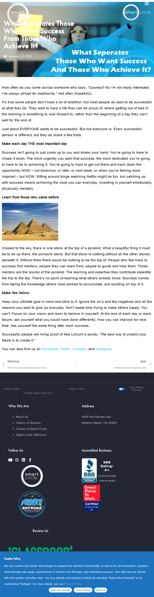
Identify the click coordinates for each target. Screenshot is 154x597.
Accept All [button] (101, 590)
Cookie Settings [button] (83, 590)
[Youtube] (10, 460)
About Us (22, 417)
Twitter (65, 349)
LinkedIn (79, 349)
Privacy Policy (11, 388)
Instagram (103, 349)
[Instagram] (17, 460)
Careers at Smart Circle (31, 429)
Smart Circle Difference (31, 435)
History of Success (28, 423)
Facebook (50, 349)
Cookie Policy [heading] (12, 559)
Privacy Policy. (73, 584)
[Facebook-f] (30, 460)
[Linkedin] (23, 460)
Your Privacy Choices (137, 389)
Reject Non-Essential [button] (60, 590)
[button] (146, 3)
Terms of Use (76, 388)
